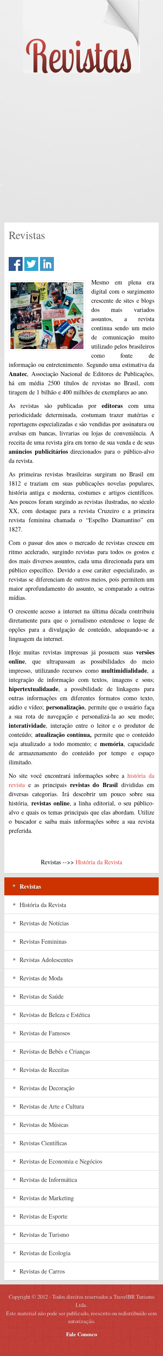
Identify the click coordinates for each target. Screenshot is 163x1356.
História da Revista (99, 862)
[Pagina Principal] (81, 37)
